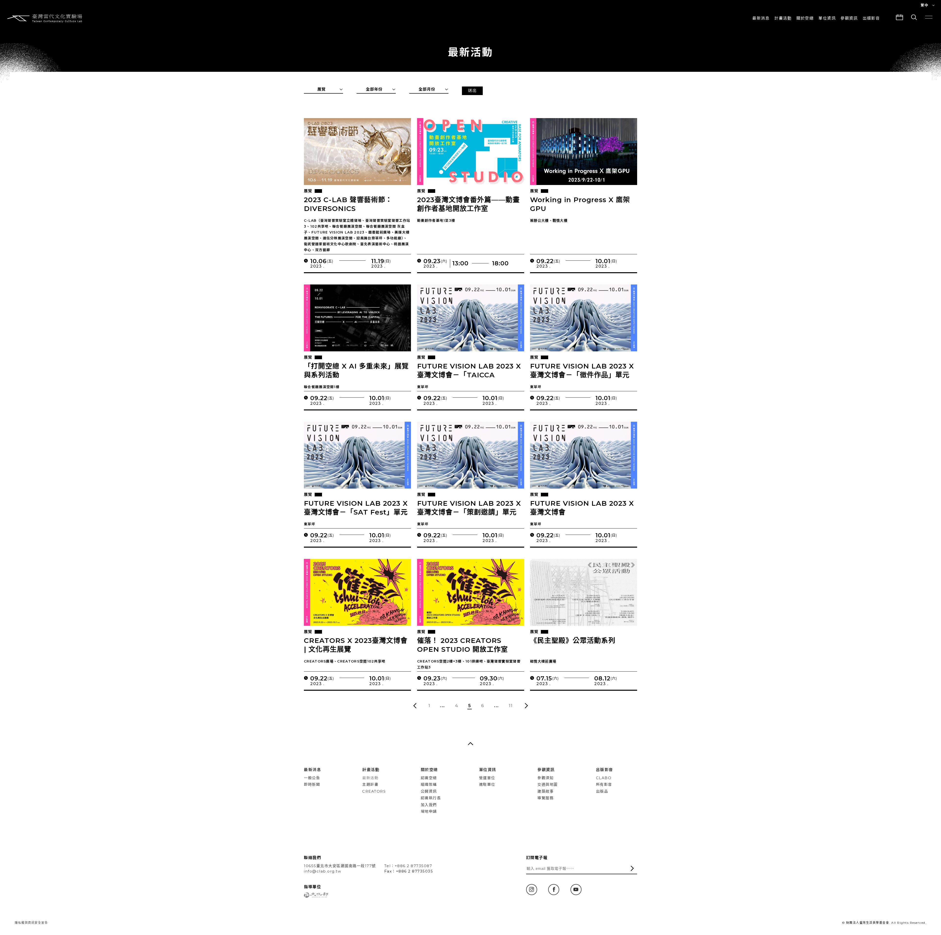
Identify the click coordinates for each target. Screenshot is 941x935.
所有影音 (604, 784)
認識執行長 (431, 798)
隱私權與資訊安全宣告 (31, 922)
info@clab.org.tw (322, 871)
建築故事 (545, 791)
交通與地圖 (547, 784)
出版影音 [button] (871, 18)
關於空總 (805, 18)
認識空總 (429, 777)
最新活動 (370, 777)
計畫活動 (783, 18)
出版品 (602, 791)
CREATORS (374, 791)
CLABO (604, 777)
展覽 (308, 191)
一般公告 (312, 777)
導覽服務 (545, 798)
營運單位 (487, 777)
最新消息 (760, 18)
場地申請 (429, 811)
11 (511, 705)
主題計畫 (370, 784)
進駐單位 (487, 784)
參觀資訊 (849, 18)
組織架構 (429, 784)
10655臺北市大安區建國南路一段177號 (340, 865)
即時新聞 (312, 784)
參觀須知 (545, 777)
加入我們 (429, 804)
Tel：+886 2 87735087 (408, 865)
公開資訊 (429, 791)
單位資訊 (827, 18)
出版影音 (604, 769)
